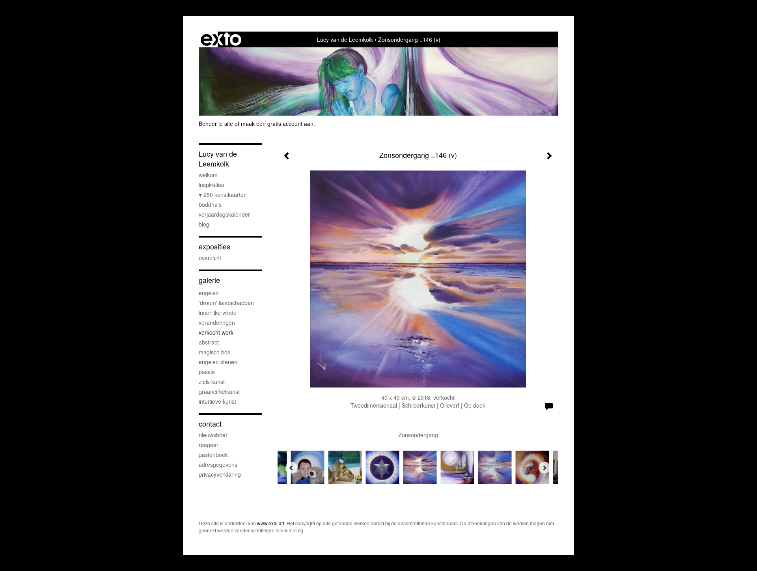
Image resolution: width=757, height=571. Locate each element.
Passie (207, 372)
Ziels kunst (212, 382)
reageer (208, 445)
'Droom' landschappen (226, 303)
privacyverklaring (220, 474)
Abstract (209, 342)
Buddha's (210, 204)
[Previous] (291, 468)
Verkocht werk (216, 332)
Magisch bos (214, 352)
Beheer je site (216, 123)
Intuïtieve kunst (217, 401)
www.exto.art (270, 523)
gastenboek (213, 455)
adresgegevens (218, 464)
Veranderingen (217, 322)
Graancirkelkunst (219, 391)
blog (204, 224)
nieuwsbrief (213, 435)
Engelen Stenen (218, 362)
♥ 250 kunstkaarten (223, 194)
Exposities (214, 246)
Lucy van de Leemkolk (345, 39)
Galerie (209, 280)
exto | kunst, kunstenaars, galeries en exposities (221, 39)
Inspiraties (211, 185)
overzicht (210, 258)
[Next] (544, 468)
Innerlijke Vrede (218, 312)
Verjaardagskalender (224, 214)
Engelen (209, 293)
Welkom (208, 175)
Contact (210, 424)
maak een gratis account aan (277, 123)
